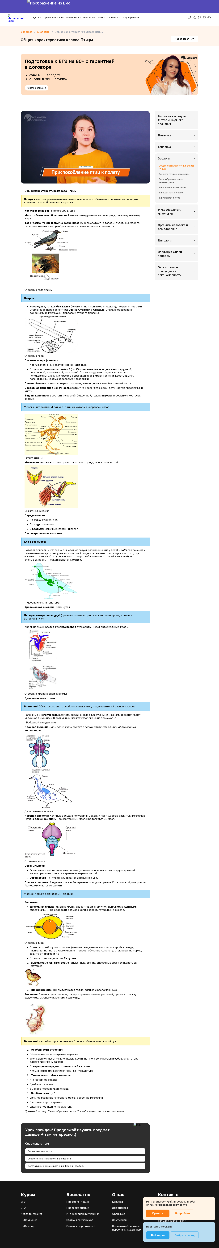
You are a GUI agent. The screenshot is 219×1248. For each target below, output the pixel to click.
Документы (119, 1220)
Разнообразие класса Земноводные (171, 181)
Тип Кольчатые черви (171, 192)
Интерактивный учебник (82, 1213)
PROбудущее (29, 1220)
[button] (176, 120)
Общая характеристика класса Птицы (176, 167)
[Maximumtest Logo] (17, 17)
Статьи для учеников (79, 1220)
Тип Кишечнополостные (172, 187)
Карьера (117, 1201)
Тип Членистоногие (169, 197)
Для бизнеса (120, 1207)
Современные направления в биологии (50, 1158)
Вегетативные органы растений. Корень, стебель (56, 1166)
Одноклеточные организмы (174, 174)
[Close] (213, 1201)
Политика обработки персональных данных (126, 1227)
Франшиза (118, 1213)
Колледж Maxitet (31, 1213)
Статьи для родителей (80, 1226)
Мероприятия (131, 17)
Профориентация (54, 17)
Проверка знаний (77, 1207)
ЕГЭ (23, 1201)
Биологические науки (40, 1151)
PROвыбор (27, 1226)
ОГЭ (23, 1207)
